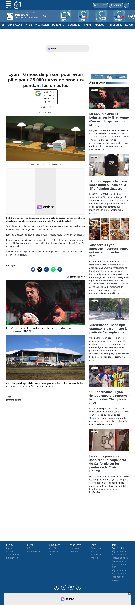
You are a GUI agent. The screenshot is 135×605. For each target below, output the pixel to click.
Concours (74, 25)
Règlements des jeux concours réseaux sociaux (120, 554)
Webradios (42, 25)
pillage (18, 400)
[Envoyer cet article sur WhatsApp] (52, 270)
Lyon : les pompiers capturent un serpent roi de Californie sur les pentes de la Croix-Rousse (107, 463)
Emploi (129, 25)
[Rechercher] (126, 5)
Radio (87, 25)
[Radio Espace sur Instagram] (78, 587)
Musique (99, 25)
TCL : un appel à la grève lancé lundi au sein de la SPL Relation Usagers (108, 184)
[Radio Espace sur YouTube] (71, 587)
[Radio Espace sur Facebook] (56, 587)
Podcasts (58, 25)
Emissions (53, 551)
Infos (28, 25)
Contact (10, 551)
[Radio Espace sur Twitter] (63, 587)
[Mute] (44, 16)
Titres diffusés (13, 554)
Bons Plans (15, 25)
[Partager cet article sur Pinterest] (46, 270)
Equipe (9, 548)
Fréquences (12, 557)
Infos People (33, 551)
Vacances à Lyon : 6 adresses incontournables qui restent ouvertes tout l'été (108, 250)
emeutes (10, 400)
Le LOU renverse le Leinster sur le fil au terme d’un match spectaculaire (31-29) (109, 119)
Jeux (50, 554)
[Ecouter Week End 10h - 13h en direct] (109, 76)
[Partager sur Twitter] (39, 270)
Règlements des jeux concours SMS (119, 564)
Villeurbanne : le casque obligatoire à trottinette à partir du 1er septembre (108, 328)
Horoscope (115, 25)
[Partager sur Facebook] (32, 270)
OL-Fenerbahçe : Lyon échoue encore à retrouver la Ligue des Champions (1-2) (109, 397)
